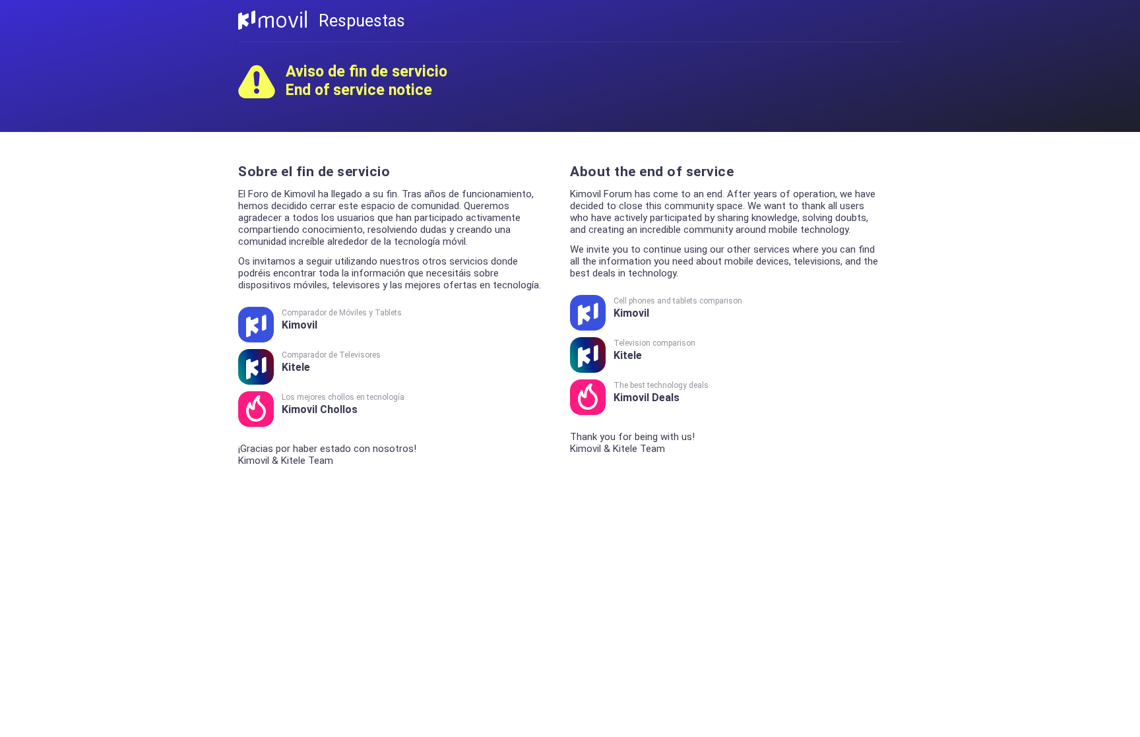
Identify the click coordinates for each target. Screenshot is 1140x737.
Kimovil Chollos (343, 404)
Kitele (331, 361)
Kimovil (342, 319)
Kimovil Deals (661, 392)
